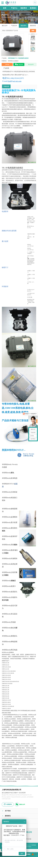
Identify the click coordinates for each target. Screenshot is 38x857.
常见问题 (28, 839)
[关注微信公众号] (17, 804)
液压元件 (4, 25)
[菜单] (2, 2)
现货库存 (23, 8)
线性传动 (33, 25)
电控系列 (23, 25)
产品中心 (14, 8)
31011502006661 (27, 846)
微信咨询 (20, 64)
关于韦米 (6, 811)
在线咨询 (9, 804)
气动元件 (14, 25)
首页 (4, 8)
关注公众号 (31, 64)
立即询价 (7, 64)
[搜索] (35, 2)
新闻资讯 (6, 816)
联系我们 (33, 8)
